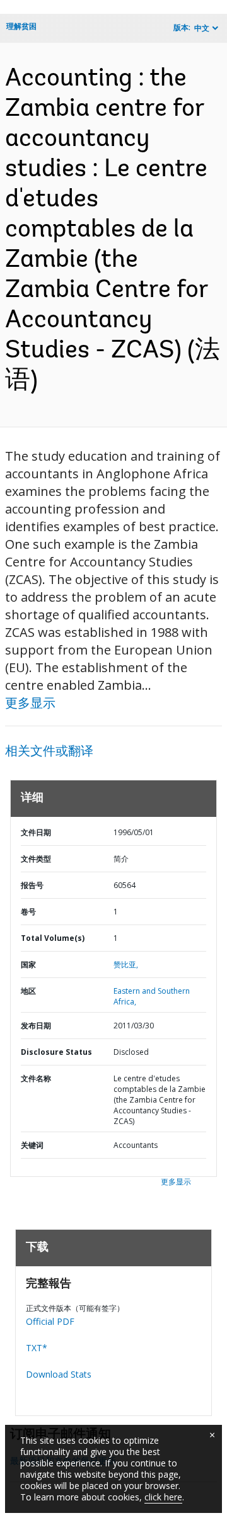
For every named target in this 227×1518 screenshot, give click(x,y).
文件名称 (36, 1078)
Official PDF (50, 1321)
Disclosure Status (56, 1052)
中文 (201, 28)
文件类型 (36, 858)
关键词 (32, 1145)
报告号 (32, 885)
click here (163, 1497)
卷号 (28, 911)
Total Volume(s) (52, 938)
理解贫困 (21, 26)
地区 (28, 991)
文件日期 (36, 832)
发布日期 (36, 1025)
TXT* (36, 1348)
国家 (28, 964)
